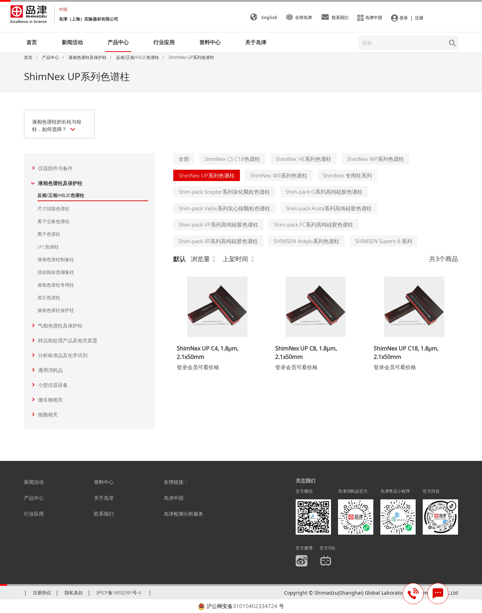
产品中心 (34, 497)
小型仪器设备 (53, 384)
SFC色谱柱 (48, 247)
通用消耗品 (50, 370)
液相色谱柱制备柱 (55, 259)
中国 (63, 9)
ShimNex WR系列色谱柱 (278, 175)
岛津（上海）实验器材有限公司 (88, 19)
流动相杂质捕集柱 (55, 272)
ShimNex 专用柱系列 (347, 175)
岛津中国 (173, 497)
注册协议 (42, 592)
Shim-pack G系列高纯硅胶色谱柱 (324, 191)
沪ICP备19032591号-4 (118, 592)
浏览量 (200, 258)
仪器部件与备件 (55, 168)
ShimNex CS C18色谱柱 (232, 158)
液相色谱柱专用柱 (55, 285)
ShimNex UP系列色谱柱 (207, 175)
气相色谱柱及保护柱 (60, 325)
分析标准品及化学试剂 (63, 355)
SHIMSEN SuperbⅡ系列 (383, 241)
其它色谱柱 (48, 297)
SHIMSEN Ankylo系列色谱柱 (306, 241)
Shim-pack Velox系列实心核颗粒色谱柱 (224, 208)
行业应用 (34, 513)
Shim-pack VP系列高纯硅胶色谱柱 (218, 224)
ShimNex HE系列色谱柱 (303, 158)
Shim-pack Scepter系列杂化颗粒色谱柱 (224, 191)
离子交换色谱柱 (53, 221)
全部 (184, 158)
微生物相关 (50, 399)
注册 (419, 18)
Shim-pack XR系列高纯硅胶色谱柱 (218, 241)
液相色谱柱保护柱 (55, 310)
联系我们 (104, 513)
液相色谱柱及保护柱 (60, 183)
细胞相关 (48, 414)
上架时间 (235, 258)
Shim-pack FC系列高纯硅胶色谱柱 (313, 224)
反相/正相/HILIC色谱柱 (60, 195)
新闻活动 (72, 42)
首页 (31, 42)
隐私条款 (74, 592)
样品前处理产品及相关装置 (67, 340)
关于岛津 (255, 42)
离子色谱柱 (48, 234)
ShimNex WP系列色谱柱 (375, 158)
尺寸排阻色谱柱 (53, 208)
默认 (179, 258)
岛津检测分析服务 (183, 513)
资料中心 (104, 482)
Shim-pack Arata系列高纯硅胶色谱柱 (329, 208)
